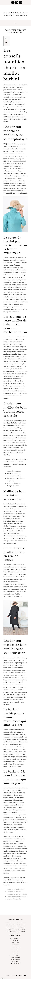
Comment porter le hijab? (15, 923)
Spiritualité (15, 959)
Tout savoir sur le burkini (16, 927)
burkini (24, 92)
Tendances (16, 961)
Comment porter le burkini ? (17, 897)
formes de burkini (19, 161)
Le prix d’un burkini (14, 899)
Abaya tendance (15, 939)
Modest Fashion (15, 955)
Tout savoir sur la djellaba (15, 929)
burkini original (20, 658)
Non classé (15, 957)
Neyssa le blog (15, 12)
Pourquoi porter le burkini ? (17, 894)
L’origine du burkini (14, 892)
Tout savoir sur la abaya (15, 925)
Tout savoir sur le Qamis (15, 931)
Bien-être (15, 943)
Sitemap (15, 933)
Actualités (15, 941)
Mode (16, 953)
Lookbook (15, 951)
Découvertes (15, 947)
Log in (2, 978)
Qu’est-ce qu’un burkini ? (16, 889)
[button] (15, 23)
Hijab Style (15, 949)
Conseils (15, 945)
